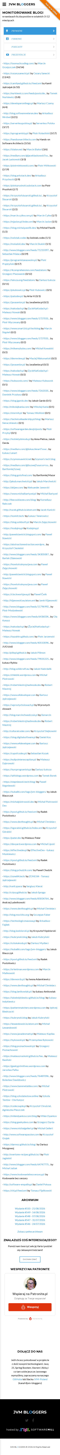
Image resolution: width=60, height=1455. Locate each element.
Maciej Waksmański (40, 358)
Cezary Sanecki (42, 73)
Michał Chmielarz (46, 821)
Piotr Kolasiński (41, 133)
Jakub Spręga (38, 892)
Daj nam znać (30, 1259)
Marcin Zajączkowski (44, 521)
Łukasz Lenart (9, 452)
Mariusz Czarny (45, 103)
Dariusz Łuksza (47, 279)
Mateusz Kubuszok (42, 380)
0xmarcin (46, 714)
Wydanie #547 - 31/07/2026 (30, 1219)
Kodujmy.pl (33, 528)
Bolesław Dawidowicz (14, 1079)
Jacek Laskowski (11, 159)
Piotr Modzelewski (12, 610)
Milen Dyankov (49, 1115)
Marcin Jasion (44, 221)
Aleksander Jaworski (38, 487)
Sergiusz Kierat (34, 886)
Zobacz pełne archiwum (30, 1231)
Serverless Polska (45, 123)
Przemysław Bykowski (41, 1039)
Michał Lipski (47, 843)
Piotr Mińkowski (47, 165)
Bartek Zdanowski (12, 558)
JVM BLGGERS (22, 4)
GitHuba (17, 1379)
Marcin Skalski (37, 243)
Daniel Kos (45, 737)
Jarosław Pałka (10, 1069)
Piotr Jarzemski (46, 636)
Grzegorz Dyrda (45, 1122)
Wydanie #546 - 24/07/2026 (30, 1223)
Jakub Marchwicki (46, 481)
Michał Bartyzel (49, 493)
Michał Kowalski (44, 348)
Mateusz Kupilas (46, 1033)
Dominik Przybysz (12, 394)
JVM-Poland (40, 1379)
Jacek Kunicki (47, 509)
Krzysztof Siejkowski (45, 730)
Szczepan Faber (42, 914)
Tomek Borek (49, 775)
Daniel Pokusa (43, 1184)
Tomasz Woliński (35, 412)
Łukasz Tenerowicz (38, 515)
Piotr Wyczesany (11, 322)
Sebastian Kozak (40, 753)
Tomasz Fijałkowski (41, 1190)
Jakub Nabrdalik (43, 668)
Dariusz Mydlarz (40, 943)
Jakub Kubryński (40, 936)
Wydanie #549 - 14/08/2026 (30, 1212)
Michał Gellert (45, 1128)
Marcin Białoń (34, 149)
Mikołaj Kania (41, 406)
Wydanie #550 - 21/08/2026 (30, 1208)
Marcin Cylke (44, 215)
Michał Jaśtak (9, 1168)
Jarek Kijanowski (48, 600)
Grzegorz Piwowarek (13, 273)
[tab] (30, 31)
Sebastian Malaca (11, 253)
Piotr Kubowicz (37, 289)
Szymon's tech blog (45, 458)
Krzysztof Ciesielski (13, 548)
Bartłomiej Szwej (11, 468)
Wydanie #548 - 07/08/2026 (30, 1216)
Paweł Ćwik (40, 594)
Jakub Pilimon (37, 652)
